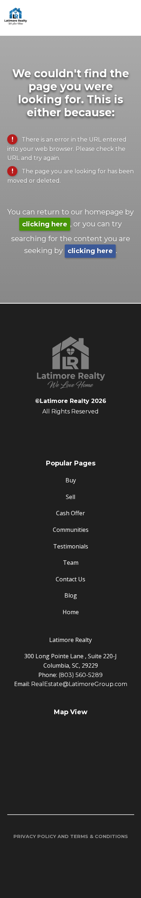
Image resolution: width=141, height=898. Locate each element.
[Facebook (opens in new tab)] (70, 430)
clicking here (44, 224)
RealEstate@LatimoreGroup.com (79, 684)
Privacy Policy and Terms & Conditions (70, 836)
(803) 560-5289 (81, 675)
